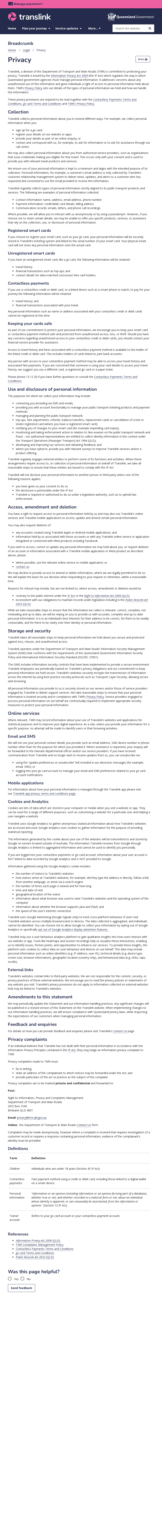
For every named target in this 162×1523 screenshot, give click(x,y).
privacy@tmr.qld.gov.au (32, 1117)
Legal (26, 50)
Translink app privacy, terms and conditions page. (44, 793)
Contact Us (120, 1031)
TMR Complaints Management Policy (39, 1245)
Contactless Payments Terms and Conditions (44, 1249)
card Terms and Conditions (42, 104)
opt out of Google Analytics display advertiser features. (73, 929)
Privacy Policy (33, 88)
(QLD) (107, 596)
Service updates (66, 28)
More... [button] (93, 28)
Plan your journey (34, 28)
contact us (22, 567)
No (28, 1279)
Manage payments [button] (27, 4)
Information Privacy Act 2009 (69, 75)
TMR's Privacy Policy (81, 104)
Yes (16, 1279)
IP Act (71, 596)
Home (12, 28)
